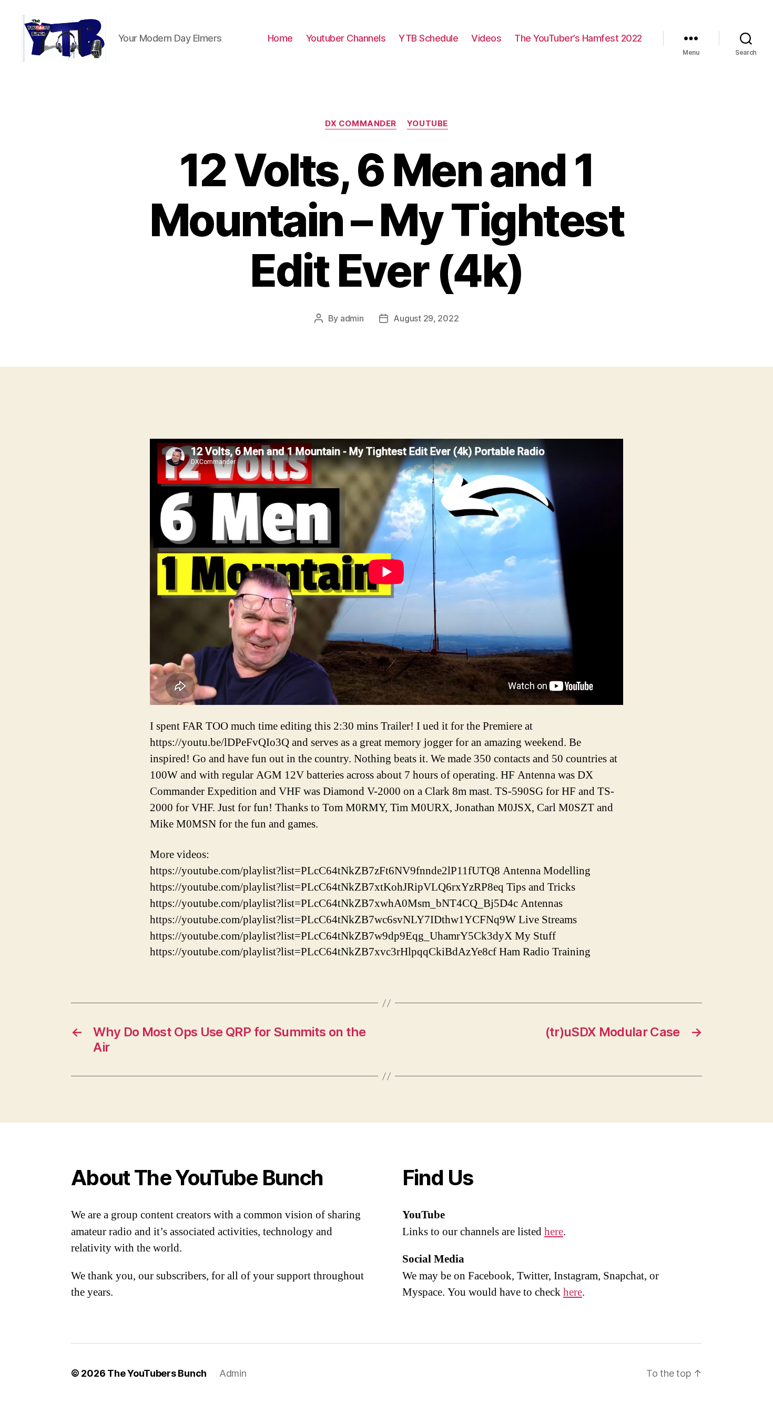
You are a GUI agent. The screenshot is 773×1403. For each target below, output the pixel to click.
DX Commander (360, 123)
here (553, 1232)
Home (280, 38)
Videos (486, 38)
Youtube (427, 123)
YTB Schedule (428, 38)
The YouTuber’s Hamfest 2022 (578, 38)
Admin (233, 1373)
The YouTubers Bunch (157, 1373)
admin (352, 318)
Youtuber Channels (346, 38)
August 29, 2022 (426, 318)
